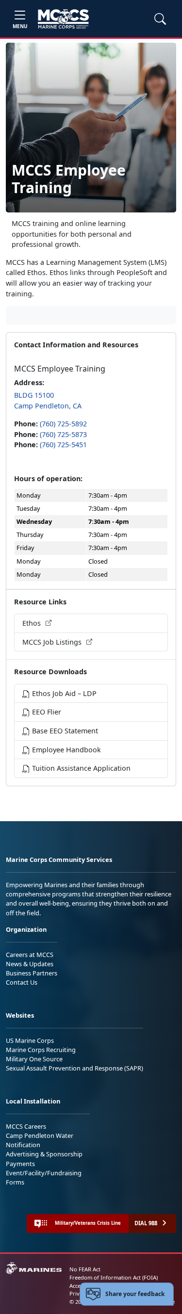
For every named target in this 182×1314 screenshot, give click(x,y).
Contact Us (21, 982)
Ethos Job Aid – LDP (63, 693)
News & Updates (29, 963)
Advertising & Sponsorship (44, 1154)
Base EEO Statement (64, 730)
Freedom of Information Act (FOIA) (113, 1277)
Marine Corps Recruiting (41, 1049)
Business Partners (31, 973)
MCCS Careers (26, 1126)
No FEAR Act (84, 1269)
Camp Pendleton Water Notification (39, 1140)
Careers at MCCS (29, 954)
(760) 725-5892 (63, 423)
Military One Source (34, 1058)
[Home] (63, 19)
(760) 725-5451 (63, 444)
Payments (20, 1163)
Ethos (32, 623)
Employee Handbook (65, 749)
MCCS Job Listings (52, 642)
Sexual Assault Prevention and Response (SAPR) (74, 1068)
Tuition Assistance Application (80, 768)
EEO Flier (45, 711)
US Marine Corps (30, 1040)
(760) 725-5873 (63, 434)
